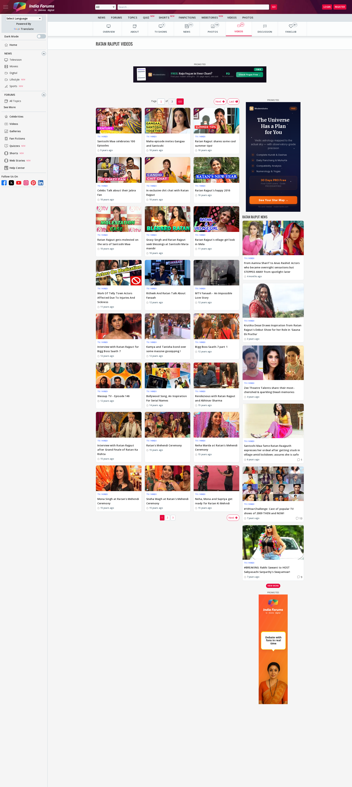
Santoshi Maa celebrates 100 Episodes (116, 143)
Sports (13, 86)
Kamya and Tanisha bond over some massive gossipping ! (166, 349)
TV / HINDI (102, 136)
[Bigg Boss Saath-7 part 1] (216, 326)
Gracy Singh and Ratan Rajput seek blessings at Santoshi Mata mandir (167, 244)
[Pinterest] (33, 182)
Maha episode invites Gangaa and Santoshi (165, 143)
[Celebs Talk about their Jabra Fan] (119, 170)
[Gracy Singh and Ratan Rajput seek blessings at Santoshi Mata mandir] (167, 219)
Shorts (14, 153)
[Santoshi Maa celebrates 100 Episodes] (119, 120)
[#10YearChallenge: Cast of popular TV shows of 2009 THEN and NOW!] (273, 484)
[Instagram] (26, 182)
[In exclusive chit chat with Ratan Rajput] (167, 170)
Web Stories (17, 160)
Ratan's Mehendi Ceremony (164, 445)
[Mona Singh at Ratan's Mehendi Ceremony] (119, 478)
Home (13, 45)
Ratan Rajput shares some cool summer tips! (215, 143)
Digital (13, 73)
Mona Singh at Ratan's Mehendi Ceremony (118, 501)
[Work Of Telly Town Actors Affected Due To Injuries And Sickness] (119, 273)
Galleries (15, 131)
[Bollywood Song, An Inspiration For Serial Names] (167, 375)
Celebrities (16, 116)
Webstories (209, 17)
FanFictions (187, 17)
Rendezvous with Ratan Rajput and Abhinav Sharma (215, 398)
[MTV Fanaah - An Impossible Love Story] (216, 273)
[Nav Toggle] (5, 7)
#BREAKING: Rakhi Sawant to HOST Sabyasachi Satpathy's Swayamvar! (267, 570)
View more (273, 585)
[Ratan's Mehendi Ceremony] (167, 425)
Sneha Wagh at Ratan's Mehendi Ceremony (167, 501)
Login (327, 6)
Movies (14, 66)
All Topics (15, 101)
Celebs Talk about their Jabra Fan (116, 193)
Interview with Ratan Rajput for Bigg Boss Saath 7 (118, 349)
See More (10, 107)
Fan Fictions (17, 138)
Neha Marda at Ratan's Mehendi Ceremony (216, 448)
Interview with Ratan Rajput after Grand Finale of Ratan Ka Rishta (117, 450)
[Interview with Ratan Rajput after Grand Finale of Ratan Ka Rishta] (119, 425)
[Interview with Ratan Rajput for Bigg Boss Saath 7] (119, 326)
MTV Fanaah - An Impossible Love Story (213, 295)
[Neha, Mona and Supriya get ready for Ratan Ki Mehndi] (216, 478)
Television (16, 60)
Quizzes (15, 146)
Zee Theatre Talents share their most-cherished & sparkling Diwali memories (269, 390)
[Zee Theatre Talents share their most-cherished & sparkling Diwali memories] (273, 363)
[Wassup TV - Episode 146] (119, 375)
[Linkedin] (40, 182)
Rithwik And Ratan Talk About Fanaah (166, 295)
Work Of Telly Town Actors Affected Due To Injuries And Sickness (116, 297)
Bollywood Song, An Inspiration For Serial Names (166, 398)
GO (274, 6)
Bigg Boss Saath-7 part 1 (211, 346)
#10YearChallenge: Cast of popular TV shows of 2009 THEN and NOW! (269, 511)
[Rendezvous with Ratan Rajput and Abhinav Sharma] (216, 375)
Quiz (146, 17)
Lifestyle (15, 79)
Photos (247, 17)
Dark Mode (11, 36)
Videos (14, 124)
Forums (9, 95)
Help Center (17, 168)
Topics (132, 17)
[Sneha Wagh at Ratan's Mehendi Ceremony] (167, 478)
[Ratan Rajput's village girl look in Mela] (216, 219)
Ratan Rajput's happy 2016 (212, 190)
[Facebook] (4, 182)
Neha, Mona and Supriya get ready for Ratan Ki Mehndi (213, 501)
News (8, 53)
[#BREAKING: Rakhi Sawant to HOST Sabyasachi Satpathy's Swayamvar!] (273, 542)
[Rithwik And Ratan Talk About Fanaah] (167, 273)
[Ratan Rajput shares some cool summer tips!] (216, 120)
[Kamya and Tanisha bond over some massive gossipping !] (167, 326)
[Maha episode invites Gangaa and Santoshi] (167, 120)
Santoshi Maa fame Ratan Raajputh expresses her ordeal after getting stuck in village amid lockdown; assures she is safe (272, 450)
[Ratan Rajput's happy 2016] (216, 170)
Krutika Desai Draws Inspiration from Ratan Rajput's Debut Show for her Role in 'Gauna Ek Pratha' (272, 330)
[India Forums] (34, 7)
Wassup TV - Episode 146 (113, 396)
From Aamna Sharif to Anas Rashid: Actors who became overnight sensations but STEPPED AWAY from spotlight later (272, 267)
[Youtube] (18, 182)
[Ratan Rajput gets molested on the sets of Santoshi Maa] (119, 219)
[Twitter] (11, 182)
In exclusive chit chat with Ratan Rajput (167, 193)
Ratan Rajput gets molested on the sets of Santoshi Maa (117, 242)
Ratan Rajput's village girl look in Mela (215, 242)
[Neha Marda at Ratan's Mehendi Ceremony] (216, 425)
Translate (27, 29)
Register (340, 6)
